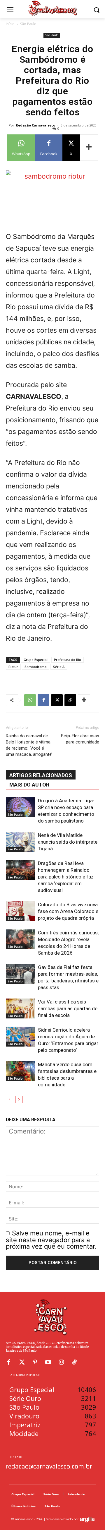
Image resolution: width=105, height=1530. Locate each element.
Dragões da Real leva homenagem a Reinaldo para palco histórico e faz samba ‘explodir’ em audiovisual (66, 876)
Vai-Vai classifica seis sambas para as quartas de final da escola (67, 1008)
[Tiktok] (74, 1362)
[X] (57, 700)
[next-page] (18, 1099)
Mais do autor (29, 785)
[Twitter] (22, 1362)
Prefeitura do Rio (67, 659)
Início (10, 23)
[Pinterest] (35, 1362)
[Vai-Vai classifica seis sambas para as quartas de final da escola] (20, 1009)
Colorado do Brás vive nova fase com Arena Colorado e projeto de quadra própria (68, 911)
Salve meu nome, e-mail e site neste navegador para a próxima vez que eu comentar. (51, 1239)
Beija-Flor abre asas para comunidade (80, 739)
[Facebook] (43, 700)
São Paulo (28, 23)
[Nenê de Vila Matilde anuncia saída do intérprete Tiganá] (20, 842)
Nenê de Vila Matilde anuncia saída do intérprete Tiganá (67, 842)
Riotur (13, 666)
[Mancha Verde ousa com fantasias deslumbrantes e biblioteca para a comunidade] (20, 1071)
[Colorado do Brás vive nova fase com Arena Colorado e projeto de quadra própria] (20, 911)
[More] (89, 147)
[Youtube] (48, 1362)
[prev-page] (9, 1099)
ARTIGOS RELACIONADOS (40, 775)
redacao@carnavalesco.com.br (49, 1466)
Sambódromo (35, 666)
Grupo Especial (36, 659)
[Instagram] (61, 1362)
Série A (58, 666)
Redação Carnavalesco (35, 125)
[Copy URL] (70, 700)
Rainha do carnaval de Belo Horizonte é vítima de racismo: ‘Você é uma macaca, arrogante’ (29, 745)
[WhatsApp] (30, 700)
